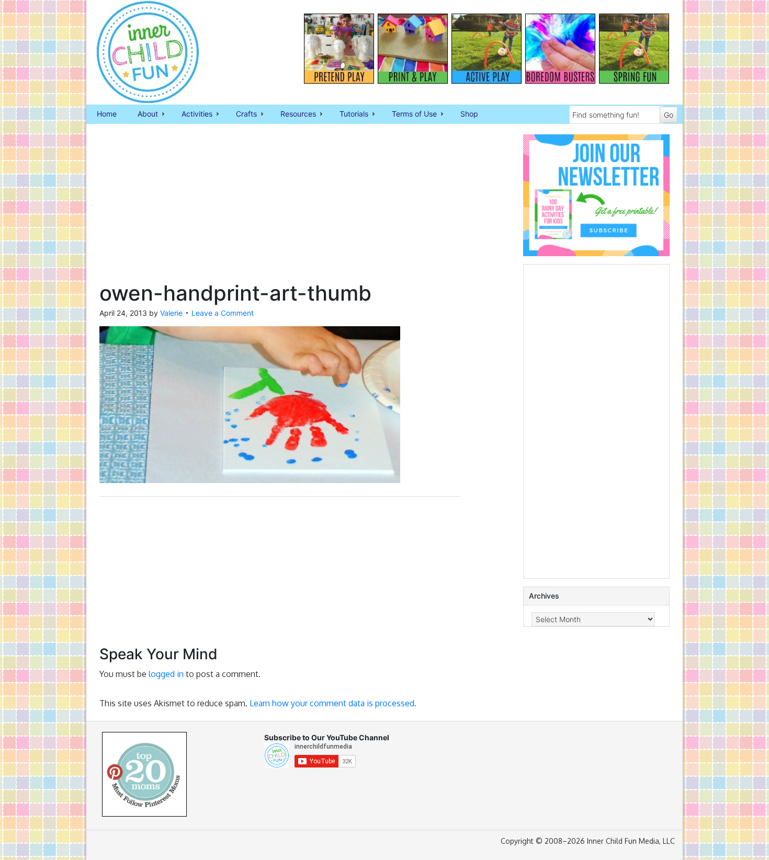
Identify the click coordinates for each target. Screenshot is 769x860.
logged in (166, 674)
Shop (469, 113)
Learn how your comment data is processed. (333, 703)
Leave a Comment (222, 312)
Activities (191, 114)
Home (107, 113)
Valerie (171, 312)
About (142, 114)
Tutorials (348, 114)
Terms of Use (409, 114)
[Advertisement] (279, 207)
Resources (293, 114)
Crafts (241, 114)
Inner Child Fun (138, 52)
